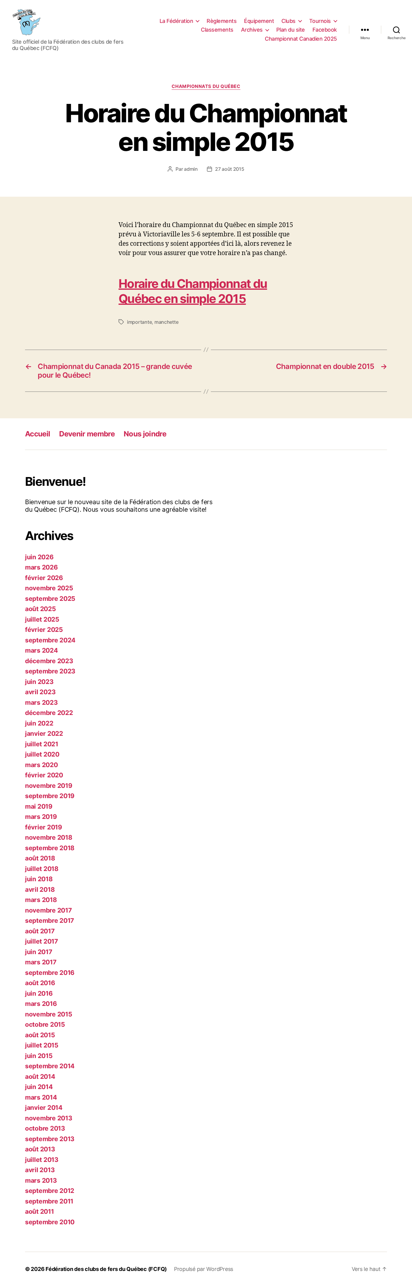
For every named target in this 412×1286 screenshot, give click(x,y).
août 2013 (40, 1149)
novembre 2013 (48, 1118)
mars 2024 (41, 650)
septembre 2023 (50, 671)
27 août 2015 (229, 169)
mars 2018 (41, 900)
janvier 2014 (43, 1107)
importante (139, 322)
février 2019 (43, 827)
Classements (217, 30)
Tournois (320, 21)
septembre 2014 (49, 1066)
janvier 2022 (44, 733)
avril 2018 (40, 889)
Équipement (259, 21)
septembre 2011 (49, 1201)
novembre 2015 (48, 1014)
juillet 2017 (41, 941)
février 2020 (44, 775)
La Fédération (176, 21)
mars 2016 (41, 1003)
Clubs (288, 21)
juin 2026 (39, 557)
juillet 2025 (42, 619)
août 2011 (39, 1211)
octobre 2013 (45, 1128)
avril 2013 (40, 1170)
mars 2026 (41, 567)
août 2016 (40, 983)
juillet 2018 (42, 868)
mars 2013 (41, 1180)
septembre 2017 (49, 920)
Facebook (324, 30)
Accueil (37, 433)
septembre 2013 (49, 1139)
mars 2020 (41, 765)
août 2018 (40, 858)
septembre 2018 (49, 848)
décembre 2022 (49, 712)
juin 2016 (39, 993)
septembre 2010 (49, 1222)
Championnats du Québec (206, 86)
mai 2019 (38, 806)
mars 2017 (40, 962)
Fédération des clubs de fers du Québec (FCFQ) (106, 1269)
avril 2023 (40, 692)
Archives (252, 30)
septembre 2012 (49, 1190)
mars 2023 (41, 702)
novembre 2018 (48, 837)
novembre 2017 (48, 910)
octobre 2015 (45, 1024)
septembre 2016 (49, 972)
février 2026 (44, 578)
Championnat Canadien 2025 (301, 39)
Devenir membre (87, 433)
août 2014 (40, 1076)
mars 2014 (41, 1097)
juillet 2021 (41, 744)
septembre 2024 (50, 640)
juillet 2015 (42, 1045)
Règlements (221, 21)
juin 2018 (39, 879)
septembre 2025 (50, 598)
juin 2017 (38, 952)
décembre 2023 (49, 661)
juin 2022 (39, 723)
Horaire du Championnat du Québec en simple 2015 (193, 291)
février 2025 (44, 629)
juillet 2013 (42, 1159)
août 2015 (40, 1035)
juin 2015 (39, 1056)
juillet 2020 (42, 754)
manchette (166, 322)
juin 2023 (39, 681)
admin (191, 169)
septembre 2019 (49, 796)
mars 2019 (41, 816)
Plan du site (290, 30)
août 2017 (40, 931)
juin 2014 (39, 1087)
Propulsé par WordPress (203, 1269)
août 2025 (40, 609)
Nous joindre (145, 433)
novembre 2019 (48, 785)
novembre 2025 (49, 588)
